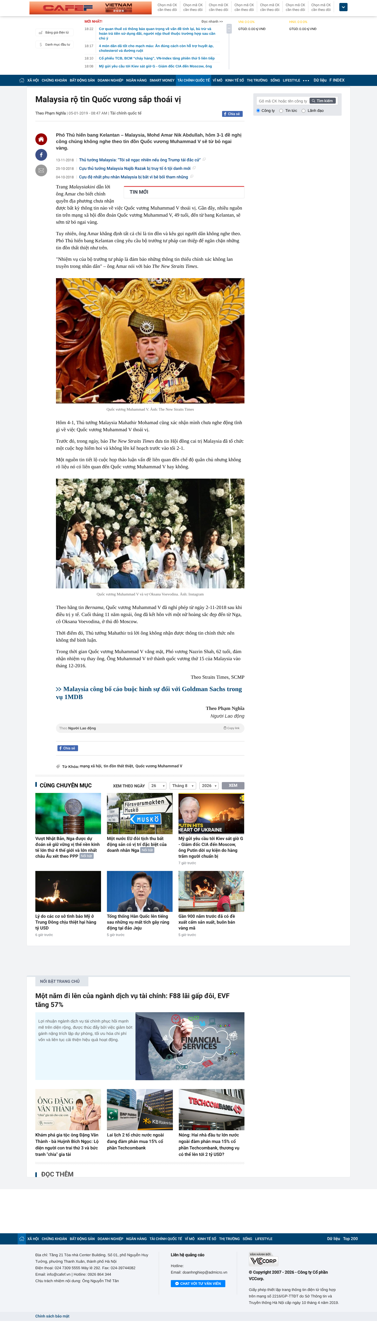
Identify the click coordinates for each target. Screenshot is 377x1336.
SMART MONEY (162, 80)
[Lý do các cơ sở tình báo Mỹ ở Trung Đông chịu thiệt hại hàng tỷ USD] (68, 891)
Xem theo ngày (129, 786)
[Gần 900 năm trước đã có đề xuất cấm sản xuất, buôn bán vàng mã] (211, 891)
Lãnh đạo (316, 110)
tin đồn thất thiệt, (119, 766)
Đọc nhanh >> (212, 21)
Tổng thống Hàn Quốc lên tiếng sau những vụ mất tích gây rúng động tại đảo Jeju (138, 922)
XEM (233, 785)
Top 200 (350, 1239)
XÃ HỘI (33, 80)
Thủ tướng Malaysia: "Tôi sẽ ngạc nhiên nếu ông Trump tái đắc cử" (140, 160)
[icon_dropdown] (343, 7)
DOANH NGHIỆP (110, 80)
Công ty (268, 110)
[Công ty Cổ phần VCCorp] (295, 1259)
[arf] (150, 735)
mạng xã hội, (91, 766)
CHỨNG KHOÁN (54, 80)
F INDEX (337, 80)
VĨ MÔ (217, 80)
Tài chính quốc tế (126, 113)
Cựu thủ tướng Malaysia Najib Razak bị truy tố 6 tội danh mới (135, 168)
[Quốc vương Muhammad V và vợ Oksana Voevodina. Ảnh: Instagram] (150, 533)
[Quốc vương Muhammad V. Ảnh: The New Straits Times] (150, 341)
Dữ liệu (320, 80)
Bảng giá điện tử (57, 32)
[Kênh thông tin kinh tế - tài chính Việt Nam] (90, 7)
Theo (149, 728)
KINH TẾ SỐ (234, 80)
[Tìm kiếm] (323, 101)
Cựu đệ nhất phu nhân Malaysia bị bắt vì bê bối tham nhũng (133, 177)
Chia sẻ (234, 114)
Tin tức (291, 110)
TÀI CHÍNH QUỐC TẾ (193, 80)
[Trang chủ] (21, 80)
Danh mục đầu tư (57, 45)
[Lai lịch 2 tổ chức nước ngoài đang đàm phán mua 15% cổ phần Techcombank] (140, 1109)
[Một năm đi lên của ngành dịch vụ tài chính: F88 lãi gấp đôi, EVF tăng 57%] (189, 1046)
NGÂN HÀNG (136, 80)
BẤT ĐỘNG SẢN (82, 80)
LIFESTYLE (291, 80)
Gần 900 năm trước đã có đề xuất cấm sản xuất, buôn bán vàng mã (206, 922)
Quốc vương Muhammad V (158, 766)
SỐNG (275, 80)
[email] (41, 170)
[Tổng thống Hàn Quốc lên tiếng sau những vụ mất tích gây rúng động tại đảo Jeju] (140, 891)
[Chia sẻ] (41, 155)
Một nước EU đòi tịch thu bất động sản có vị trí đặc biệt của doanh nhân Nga (137, 844)
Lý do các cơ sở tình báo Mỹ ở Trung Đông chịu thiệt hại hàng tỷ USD (65, 922)
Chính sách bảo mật (52, 1316)
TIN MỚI (139, 192)
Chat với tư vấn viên (200, 1284)
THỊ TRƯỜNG (257, 80)
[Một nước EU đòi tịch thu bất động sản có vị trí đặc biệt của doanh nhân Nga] (140, 813)
